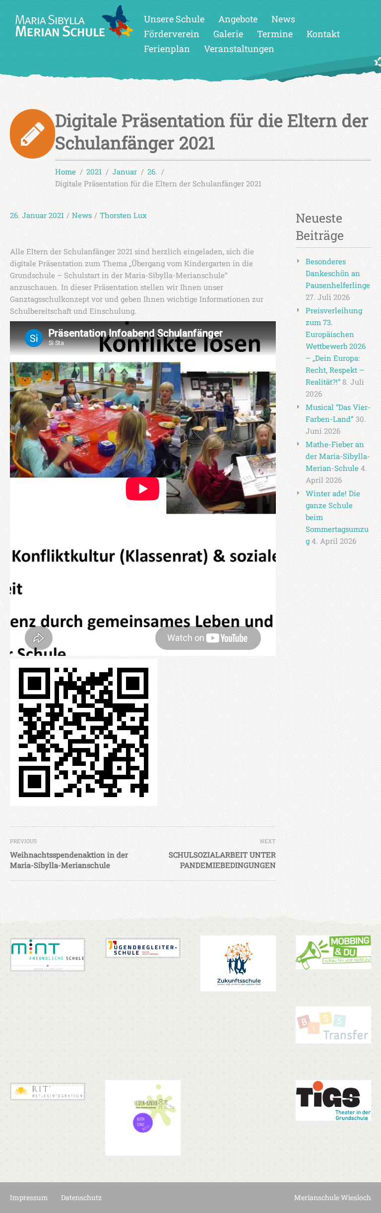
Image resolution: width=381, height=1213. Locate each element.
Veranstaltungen (239, 49)
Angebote (237, 19)
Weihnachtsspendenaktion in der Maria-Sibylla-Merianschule (69, 860)
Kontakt (323, 34)
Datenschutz (81, 1197)
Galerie (228, 34)
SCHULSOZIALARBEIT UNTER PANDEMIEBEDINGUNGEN (222, 860)
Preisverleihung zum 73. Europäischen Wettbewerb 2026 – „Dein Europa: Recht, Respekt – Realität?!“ (336, 346)
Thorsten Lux (123, 215)
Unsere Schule (174, 19)
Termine (275, 34)
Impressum (29, 1197)
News (283, 19)
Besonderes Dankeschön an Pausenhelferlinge (338, 273)
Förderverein (171, 34)
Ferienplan (167, 49)
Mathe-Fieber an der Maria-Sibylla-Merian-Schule (338, 456)
